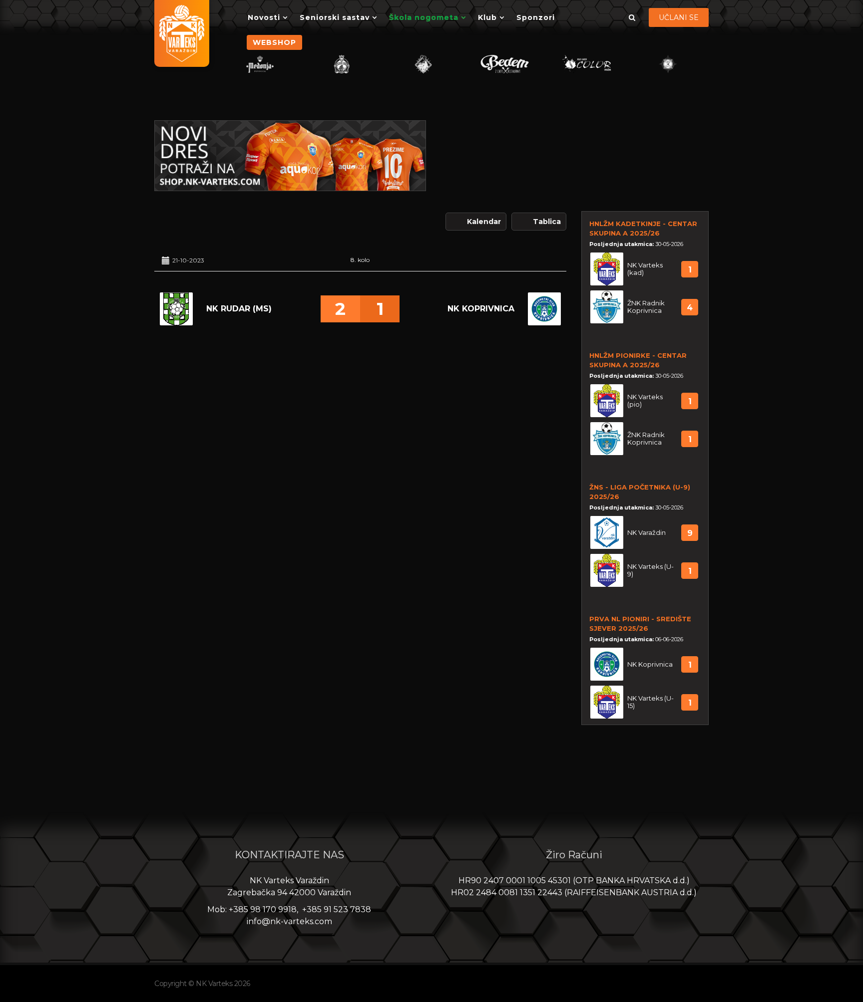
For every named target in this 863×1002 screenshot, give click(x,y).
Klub (487, 17)
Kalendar (484, 221)
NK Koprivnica (480, 308)
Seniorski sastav (335, 17)
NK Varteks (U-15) (650, 702)
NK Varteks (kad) (645, 268)
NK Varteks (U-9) (650, 570)
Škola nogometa (423, 17)
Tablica (547, 221)
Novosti (264, 17)
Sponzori (535, 17)
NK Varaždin (646, 532)
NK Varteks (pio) (645, 400)
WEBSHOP (274, 42)
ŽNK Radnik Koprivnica (646, 306)
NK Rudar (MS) (239, 308)
